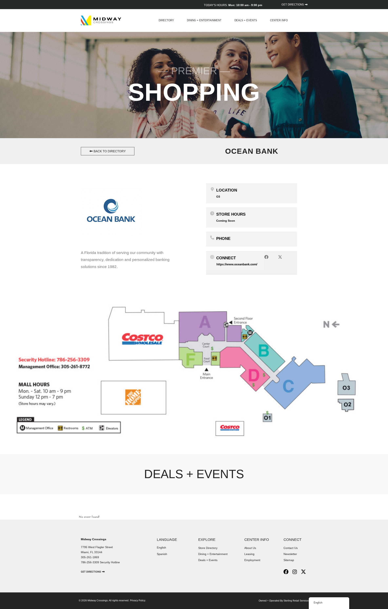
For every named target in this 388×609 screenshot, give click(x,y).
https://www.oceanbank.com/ (236, 264)
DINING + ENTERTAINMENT (204, 20)
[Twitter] (303, 571)
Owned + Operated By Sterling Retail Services (284, 600)
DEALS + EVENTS (245, 20)
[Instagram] (294, 571)
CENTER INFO (279, 20)
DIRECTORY (166, 20)
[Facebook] (286, 571)
